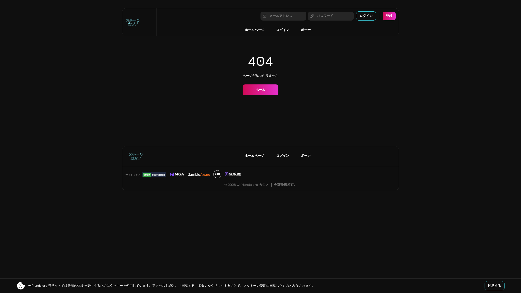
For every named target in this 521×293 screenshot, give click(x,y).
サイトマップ (133, 174)
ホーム (260, 89)
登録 (389, 15)
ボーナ (306, 30)
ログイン (366, 15)
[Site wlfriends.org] (139, 22)
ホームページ (254, 30)
